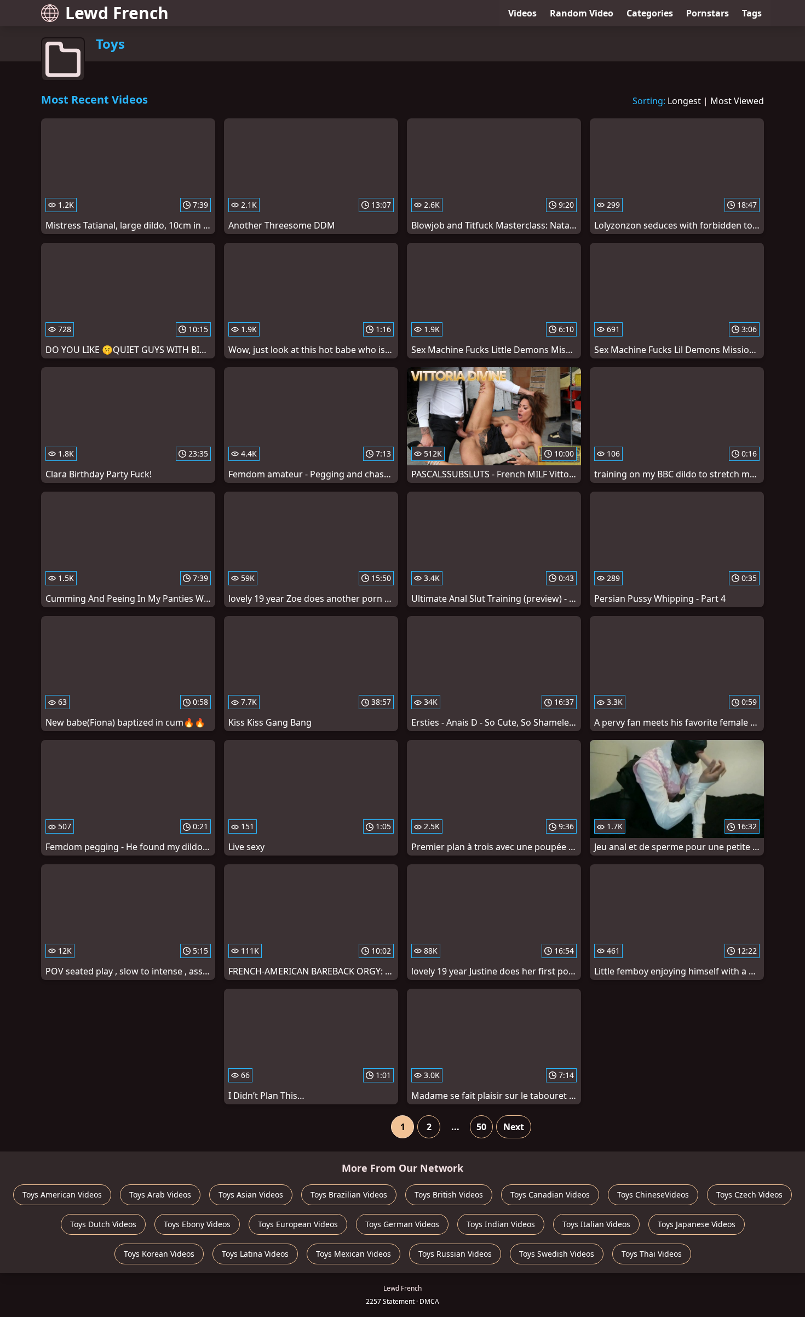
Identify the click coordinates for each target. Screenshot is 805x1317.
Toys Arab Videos (160, 1194)
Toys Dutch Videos (103, 1224)
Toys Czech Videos (749, 1194)
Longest (684, 101)
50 (481, 1127)
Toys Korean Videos (159, 1253)
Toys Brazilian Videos (349, 1194)
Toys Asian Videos (251, 1194)
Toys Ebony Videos (197, 1224)
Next (513, 1127)
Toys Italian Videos (596, 1224)
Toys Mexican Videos (353, 1253)
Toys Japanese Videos (696, 1224)
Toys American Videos (62, 1194)
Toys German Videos (402, 1224)
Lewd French (117, 13)
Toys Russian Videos (455, 1253)
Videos (522, 13)
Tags (752, 13)
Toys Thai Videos (652, 1253)
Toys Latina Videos (255, 1253)
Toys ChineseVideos (653, 1194)
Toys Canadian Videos (550, 1194)
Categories (649, 13)
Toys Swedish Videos (556, 1253)
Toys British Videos (449, 1194)
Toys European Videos (298, 1224)
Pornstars (707, 13)
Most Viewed (737, 101)
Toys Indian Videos (501, 1224)
